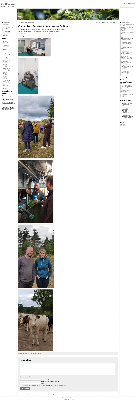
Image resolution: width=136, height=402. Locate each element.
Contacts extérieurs (7, 26)
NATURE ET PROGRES (126, 111)
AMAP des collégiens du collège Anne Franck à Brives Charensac (126, 88)
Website (43, 383)
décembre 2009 (6, 87)
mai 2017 (5, 57)
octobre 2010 (5, 81)
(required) (45, 379)
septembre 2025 (6, 44)
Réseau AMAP (126, 115)
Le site (4, 28)
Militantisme (5, 31)
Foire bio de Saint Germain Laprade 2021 (127, 67)
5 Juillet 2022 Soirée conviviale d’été (125, 60)
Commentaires (131, 3)
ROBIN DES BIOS (125, 96)
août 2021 (5, 53)
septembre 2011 (6, 70)
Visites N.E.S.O (6, 30)
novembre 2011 (6, 69)
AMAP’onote (8, 4)
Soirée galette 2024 (125, 46)
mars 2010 (5, 84)
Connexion (123, 124)
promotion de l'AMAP (7, 34)
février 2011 (5, 79)
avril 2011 (5, 76)
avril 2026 (5, 41)
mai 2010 (5, 83)
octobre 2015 (5, 58)
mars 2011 (5, 77)
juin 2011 (5, 73)
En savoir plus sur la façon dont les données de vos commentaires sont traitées (61, 394)
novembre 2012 (6, 60)
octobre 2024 (5, 45)
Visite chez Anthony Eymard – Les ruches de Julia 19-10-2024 (127, 36)
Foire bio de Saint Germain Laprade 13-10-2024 (127, 39)
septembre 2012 (6, 61)
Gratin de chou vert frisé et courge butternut (106, 22)
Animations (5, 24)
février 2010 (5, 85)
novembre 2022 (6, 48)
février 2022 (5, 52)
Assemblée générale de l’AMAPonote (126, 30)
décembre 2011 (6, 68)
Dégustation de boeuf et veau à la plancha (126, 44)
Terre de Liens (126, 120)
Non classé (5, 32)
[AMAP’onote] (68, 14)
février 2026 (5, 42)
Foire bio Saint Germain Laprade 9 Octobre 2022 (126, 58)
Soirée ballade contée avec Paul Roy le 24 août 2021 (127, 69)
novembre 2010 (6, 80)
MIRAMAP (125, 109)
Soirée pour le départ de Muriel (26, 22)
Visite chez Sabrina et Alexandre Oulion (126, 50)
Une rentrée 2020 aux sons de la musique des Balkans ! (127, 74)
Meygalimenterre (125, 92)
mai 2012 (5, 65)
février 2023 (5, 46)
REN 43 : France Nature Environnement (128, 113)
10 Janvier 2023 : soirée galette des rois (126, 55)
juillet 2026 (5, 40)
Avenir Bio (126, 107)
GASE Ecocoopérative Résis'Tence (126, 91)
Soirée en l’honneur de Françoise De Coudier (126, 41)
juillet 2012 (5, 62)
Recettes (5, 35)
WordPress (123, 125)
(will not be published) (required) (50, 381)
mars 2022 (5, 50)
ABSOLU (123, 83)
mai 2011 (5, 74)
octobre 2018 (5, 56)
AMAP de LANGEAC (126, 85)
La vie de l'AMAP (6, 27)
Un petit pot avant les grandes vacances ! (126, 72)
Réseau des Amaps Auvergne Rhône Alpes (128, 117)
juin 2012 (5, 64)
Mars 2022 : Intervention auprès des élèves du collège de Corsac (126, 64)
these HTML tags (30, 376)
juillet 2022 (5, 49)
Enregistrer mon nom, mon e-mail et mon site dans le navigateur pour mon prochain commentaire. (44, 385)
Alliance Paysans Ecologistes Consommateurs (127, 104)
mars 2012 (5, 66)
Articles (123, 3)
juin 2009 (5, 88)
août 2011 (5, 72)
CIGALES (125, 108)
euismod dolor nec (10, 98)
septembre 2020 (6, 54)
